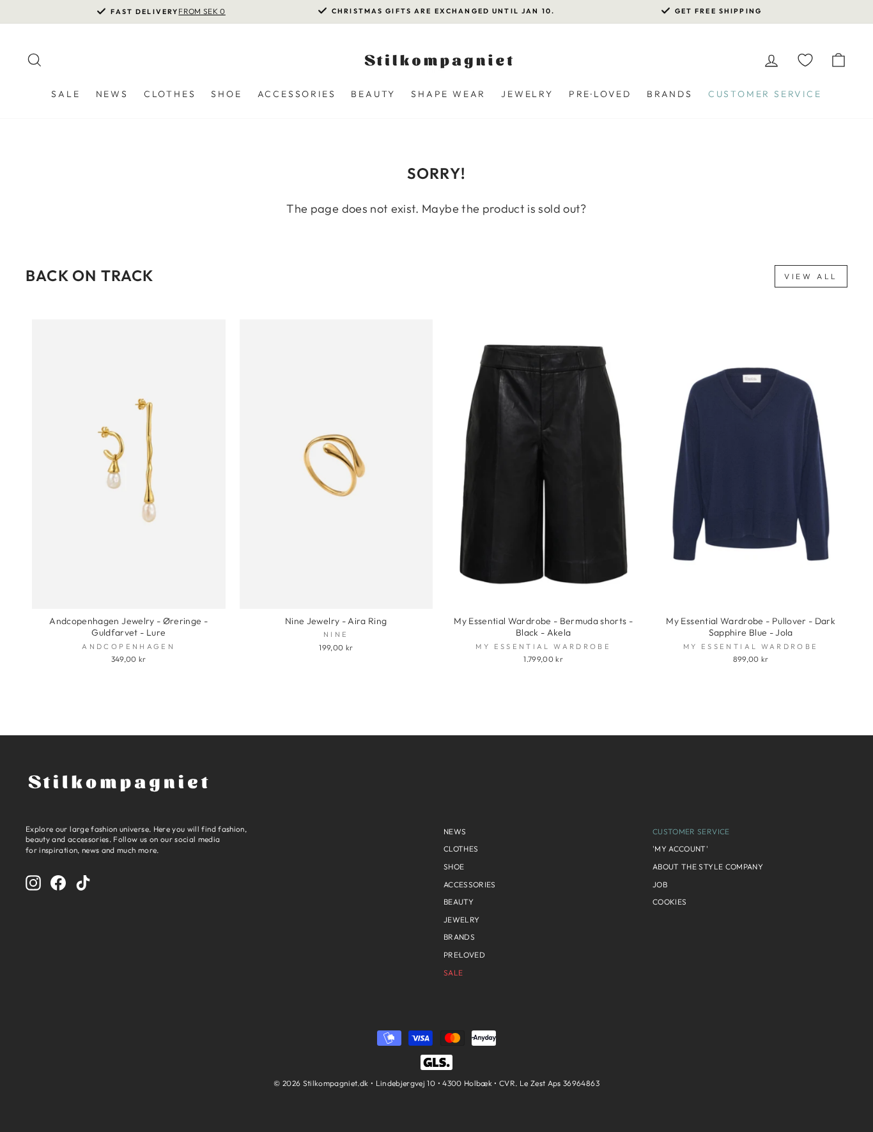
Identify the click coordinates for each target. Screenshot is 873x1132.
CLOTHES (170, 94)
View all (811, 276)
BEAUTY (373, 94)
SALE (65, 94)
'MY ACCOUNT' (680, 848)
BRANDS (670, 94)
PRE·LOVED (600, 94)
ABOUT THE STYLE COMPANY (708, 866)
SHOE (226, 94)
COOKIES (669, 901)
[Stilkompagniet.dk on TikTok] (83, 883)
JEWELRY (527, 94)
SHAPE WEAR (448, 94)
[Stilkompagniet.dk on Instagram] (33, 883)
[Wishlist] (805, 60)
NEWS (112, 94)
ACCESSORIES (297, 94)
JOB (660, 884)
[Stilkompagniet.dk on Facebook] (58, 883)
